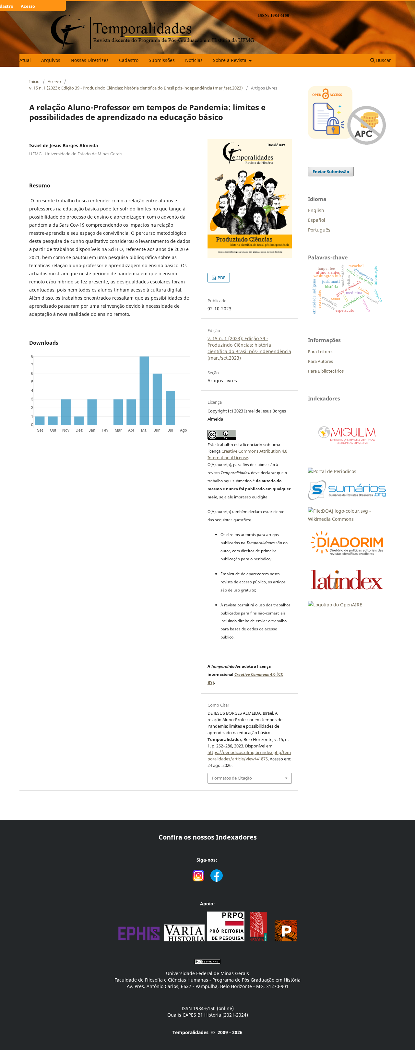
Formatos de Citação (232, 778)
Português (319, 230)
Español (316, 220)
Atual (25, 60)
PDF (221, 277)
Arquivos (50, 60)
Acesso (28, 6)
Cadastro (128, 60)
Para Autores (320, 361)
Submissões (162, 60)
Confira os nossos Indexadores (208, 837)
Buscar (383, 60)
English (316, 210)
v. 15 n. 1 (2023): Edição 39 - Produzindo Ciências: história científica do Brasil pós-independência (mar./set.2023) (136, 88)
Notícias (194, 60)
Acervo (54, 81)
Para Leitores (320, 351)
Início (34, 81)
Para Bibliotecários (326, 371)
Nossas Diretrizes (90, 60)
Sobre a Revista (230, 60)
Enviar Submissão (331, 171)
